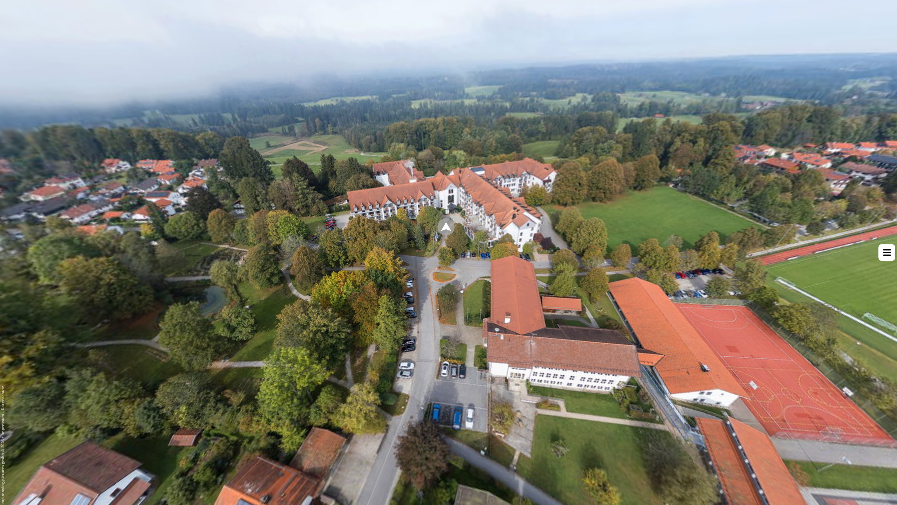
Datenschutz (2, 398)
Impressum (2, 425)
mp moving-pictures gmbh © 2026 (2, 471)
